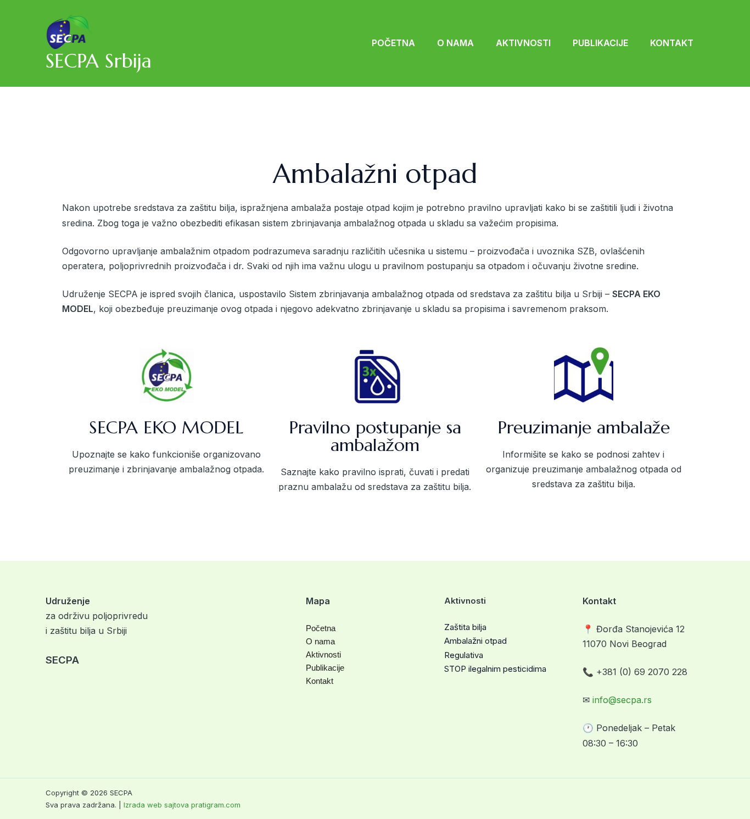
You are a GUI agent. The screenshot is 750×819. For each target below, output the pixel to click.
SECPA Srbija (99, 61)
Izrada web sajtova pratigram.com (182, 804)
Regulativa (463, 655)
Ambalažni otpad (475, 641)
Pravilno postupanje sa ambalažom (375, 436)
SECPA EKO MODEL (166, 427)
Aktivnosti (523, 42)
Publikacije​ (600, 42)
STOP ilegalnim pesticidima (495, 669)
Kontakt (671, 42)
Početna (393, 42)
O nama (455, 42)
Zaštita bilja (465, 627)
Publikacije (325, 667)
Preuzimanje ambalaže (583, 427)
